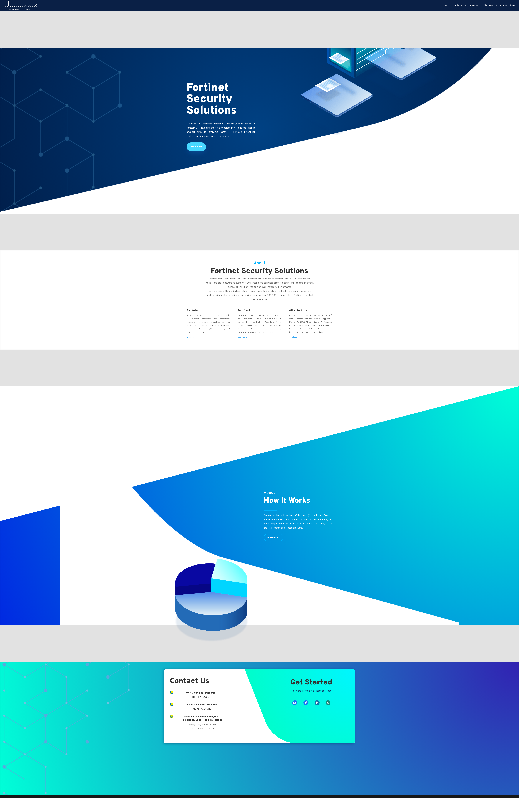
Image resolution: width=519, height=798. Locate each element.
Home (448, 6)
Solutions (459, 6)
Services (474, 6)
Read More (196, 147)
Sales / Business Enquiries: (202, 704)
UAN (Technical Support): (200, 692)
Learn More (273, 537)
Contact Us (501, 6)
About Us (488, 6)
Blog (512, 6)
